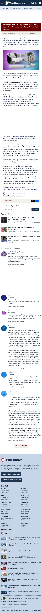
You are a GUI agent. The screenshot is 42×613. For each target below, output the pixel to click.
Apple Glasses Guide (13, 189)
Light (35, 610)
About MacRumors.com (11, 474)
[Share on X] (33, 201)
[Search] (37, 3)
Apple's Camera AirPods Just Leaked (19, 551)
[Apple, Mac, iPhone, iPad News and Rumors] (14, 5)
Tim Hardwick (24, 502)
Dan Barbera (4, 516)
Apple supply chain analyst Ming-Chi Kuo (17, 42)
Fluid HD (27, 610)
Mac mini (5, 8)
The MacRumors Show (15, 568)
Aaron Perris (24, 523)
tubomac (10, 372)
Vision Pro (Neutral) (19, 194)
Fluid (23, 610)
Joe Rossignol (33, 33)
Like (18, 264)
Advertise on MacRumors (12, 480)
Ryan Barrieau (25, 516)
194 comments (7, 200)
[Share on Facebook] (37, 201)
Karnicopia (11, 326)
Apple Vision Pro (20, 187)
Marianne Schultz (25, 509)
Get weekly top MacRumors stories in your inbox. (21, 206)
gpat (9, 295)
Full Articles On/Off (16, 610)
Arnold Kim (4, 488)
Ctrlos (10, 391)
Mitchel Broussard (6, 502)
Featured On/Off (6, 610)
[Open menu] (2, 3)
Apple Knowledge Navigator (16, 252)
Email (2, 492)
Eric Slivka (24, 488)
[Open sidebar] (40, 3)
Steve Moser (4, 523)
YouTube (7, 533)
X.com (6, 492)
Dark (39, 610)
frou (9, 311)
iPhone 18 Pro (28, 8)
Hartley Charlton (5, 509)
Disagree (21, 264)
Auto (32, 610)
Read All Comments (21, 445)
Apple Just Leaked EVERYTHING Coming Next (22, 557)
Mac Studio (16, 8)
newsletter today (15, 136)
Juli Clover (37, 222)
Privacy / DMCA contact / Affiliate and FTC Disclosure (14, 604)
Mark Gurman (25, 189)
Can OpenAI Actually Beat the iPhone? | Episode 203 (23, 598)
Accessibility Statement (6, 607)
